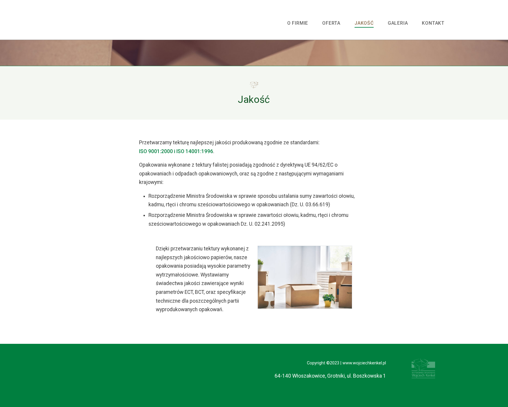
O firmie (297, 23)
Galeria (398, 23)
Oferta (331, 23)
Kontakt (433, 23)
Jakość (364, 23)
